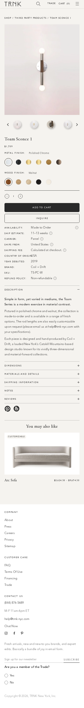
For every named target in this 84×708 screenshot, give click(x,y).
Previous (7, 124)
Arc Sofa (10, 480)
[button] (38, 4)
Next (76, 124)
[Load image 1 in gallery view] (17, 124)
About (8, 520)
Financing (10, 578)
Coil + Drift (38, 267)
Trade (51, 3)
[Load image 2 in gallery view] (34, 124)
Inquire (42, 218)
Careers (9, 533)
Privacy (9, 539)
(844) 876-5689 (14, 602)
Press (7, 526)
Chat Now (11, 626)
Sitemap (9, 546)
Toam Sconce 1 (60, 18)
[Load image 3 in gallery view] (51, 124)
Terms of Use (13, 572)
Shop (7, 18)
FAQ (7, 565)
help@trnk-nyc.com (16, 619)
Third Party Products (31, 18)
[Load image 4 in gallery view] (67, 124)
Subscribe (72, 660)
